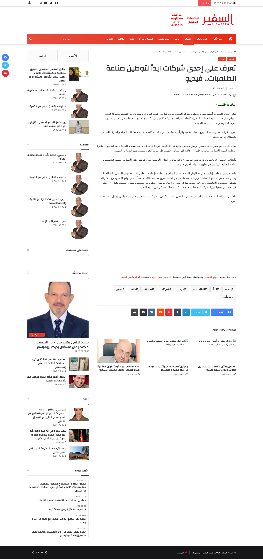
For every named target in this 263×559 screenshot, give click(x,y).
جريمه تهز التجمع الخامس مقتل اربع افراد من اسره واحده (47, 124)
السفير (208, 277)
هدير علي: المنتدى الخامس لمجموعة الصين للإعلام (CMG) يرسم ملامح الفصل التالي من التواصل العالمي (47, 415)
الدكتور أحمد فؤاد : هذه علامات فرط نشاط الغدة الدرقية (46, 379)
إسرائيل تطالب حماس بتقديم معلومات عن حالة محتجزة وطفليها (167, 368)
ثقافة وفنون (163, 39)
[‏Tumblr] (177, 312)
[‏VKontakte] (151, 312)
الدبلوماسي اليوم (161, 277)
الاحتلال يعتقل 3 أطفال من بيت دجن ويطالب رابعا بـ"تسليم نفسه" (217, 368)
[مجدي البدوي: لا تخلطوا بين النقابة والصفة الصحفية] (79, 207)
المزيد (110, 39)
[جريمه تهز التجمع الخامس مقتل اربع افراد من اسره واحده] (79, 127)
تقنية (132, 39)
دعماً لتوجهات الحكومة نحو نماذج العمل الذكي (47, 450)
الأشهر (42, 55)
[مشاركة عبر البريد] (143, 312)
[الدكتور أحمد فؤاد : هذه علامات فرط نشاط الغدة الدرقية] (79, 381)
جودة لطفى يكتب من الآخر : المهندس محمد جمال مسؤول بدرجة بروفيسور (61, 344)
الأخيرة (73, 55)
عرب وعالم (201, 39)
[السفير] (203, 20)
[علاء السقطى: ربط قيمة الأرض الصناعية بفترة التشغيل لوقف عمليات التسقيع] (118, 351)
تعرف (181, 289)
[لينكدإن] (186, 312)
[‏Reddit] (160, 312)
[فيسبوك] (5, 57)
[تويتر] (5, 65)
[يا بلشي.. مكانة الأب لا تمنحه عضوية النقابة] (79, 95)
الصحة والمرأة (146, 39)
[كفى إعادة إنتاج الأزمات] (79, 229)
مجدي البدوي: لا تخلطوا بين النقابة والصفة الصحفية (48, 201)
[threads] (35, 3)
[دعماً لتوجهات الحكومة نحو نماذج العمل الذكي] (79, 453)
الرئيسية (229, 51)
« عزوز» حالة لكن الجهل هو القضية (48, 106)
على (133, 289)
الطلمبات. (199, 289)
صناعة (148, 289)
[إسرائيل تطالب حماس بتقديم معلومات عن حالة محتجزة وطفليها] (166, 351)
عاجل (222, 59)
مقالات (121, 39)
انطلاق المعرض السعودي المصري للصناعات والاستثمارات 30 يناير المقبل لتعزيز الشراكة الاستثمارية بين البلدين (47, 75)
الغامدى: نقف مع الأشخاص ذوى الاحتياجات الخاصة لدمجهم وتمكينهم (49, 363)
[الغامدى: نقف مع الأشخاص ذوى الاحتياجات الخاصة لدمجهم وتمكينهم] (79, 364)
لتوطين (227, 296)
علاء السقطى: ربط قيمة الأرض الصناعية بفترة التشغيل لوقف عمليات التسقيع (119, 368)
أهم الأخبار (217, 39)
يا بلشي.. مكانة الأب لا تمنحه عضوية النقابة (46, 92)
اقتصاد (188, 39)
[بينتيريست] (168, 312)
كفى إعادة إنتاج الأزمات (53, 221)
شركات (164, 289)
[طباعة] (134, 312)
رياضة (177, 39)
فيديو (120, 289)
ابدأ (215, 289)
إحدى (228, 289)
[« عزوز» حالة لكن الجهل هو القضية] (79, 111)
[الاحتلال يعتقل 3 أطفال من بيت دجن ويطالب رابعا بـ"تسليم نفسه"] (214, 351)
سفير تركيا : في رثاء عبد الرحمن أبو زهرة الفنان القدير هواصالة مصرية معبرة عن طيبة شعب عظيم (48, 435)
